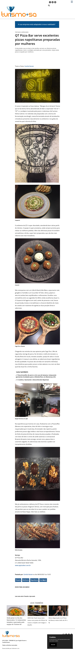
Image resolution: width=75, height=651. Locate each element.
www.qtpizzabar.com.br (23, 565)
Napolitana (34, 580)
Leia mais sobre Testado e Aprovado (25, 596)
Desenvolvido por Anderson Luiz (10, 648)
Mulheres (26, 580)
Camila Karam (28, 574)
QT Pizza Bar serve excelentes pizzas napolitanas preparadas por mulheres (37, 39)
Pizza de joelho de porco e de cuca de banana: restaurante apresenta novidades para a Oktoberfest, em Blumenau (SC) (36, 376)
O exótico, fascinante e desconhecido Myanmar (33, 380)
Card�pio (43, 580)
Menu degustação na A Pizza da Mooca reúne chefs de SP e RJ (58, 620)
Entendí (53, 644)
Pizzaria (18, 580)
